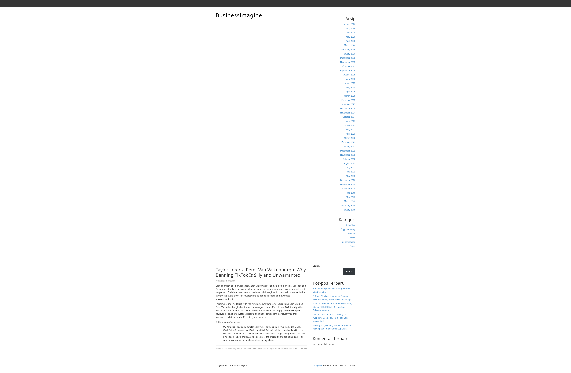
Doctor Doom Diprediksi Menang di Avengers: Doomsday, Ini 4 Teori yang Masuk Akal (331, 317)
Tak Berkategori (348, 241)
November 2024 (347, 112)
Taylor (271, 348)
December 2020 (347, 180)
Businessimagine (239, 15)
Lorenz (254, 348)
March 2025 (349, 95)
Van (305, 348)
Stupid (265, 348)
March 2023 (349, 137)
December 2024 (347, 108)
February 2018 (348, 205)
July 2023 (350, 121)
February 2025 (348, 99)
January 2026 (348, 53)
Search (316, 265)
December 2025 (347, 57)
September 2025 (347, 70)
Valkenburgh (297, 348)
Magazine (318, 365)
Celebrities (350, 224)
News (352, 237)
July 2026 (350, 28)
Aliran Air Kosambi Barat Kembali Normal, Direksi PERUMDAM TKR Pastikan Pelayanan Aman (332, 307)
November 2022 (347, 154)
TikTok (277, 348)
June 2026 (350, 32)
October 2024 (348, 116)
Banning (247, 348)
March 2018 (349, 201)
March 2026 (349, 45)
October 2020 (348, 188)
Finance (351, 233)
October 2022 (348, 158)
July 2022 (350, 167)
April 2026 (350, 40)
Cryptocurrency (348, 229)
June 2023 (350, 125)
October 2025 (348, 66)
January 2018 (348, 209)
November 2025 (347, 61)
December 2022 (347, 150)
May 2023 (350, 129)
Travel (352, 246)
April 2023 (350, 133)
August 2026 (349, 24)
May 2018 (350, 196)
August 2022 (349, 163)
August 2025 (349, 74)
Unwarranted (286, 348)
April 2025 (350, 91)
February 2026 (348, 49)
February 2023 (348, 142)
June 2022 (350, 171)
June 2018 (350, 192)
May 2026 (350, 36)
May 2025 (350, 87)
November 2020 (347, 184)
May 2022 (350, 175)
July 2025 (350, 78)
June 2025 (350, 83)
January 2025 (348, 104)
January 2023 (348, 146)
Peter (260, 348)
